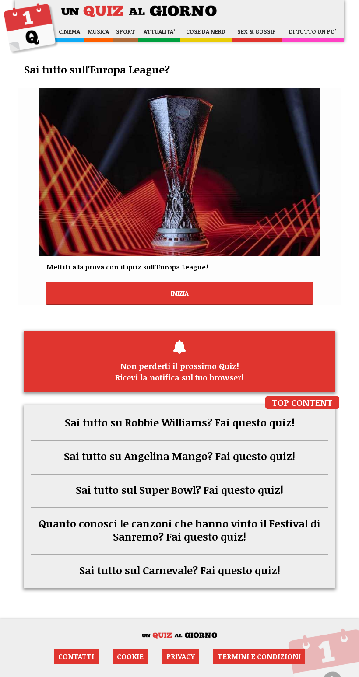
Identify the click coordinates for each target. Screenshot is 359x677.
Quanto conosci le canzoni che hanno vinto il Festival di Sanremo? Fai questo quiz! (179, 530)
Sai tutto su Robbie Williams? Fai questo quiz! (180, 422)
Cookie (130, 656)
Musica (98, 31)
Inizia (180, 293)
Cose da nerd (205, 31)
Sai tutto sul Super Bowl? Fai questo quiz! (179, 489)
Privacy (180, 656)
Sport (125, 31)
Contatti (76, 656)
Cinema (69, 31)
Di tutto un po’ (313, 31)
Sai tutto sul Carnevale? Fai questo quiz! (179, 570)
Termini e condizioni (259, 656)
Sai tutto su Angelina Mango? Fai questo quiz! (179, 456)
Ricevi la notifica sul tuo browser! (179, 372)
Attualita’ (159, 31)
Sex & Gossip (256, 31)
